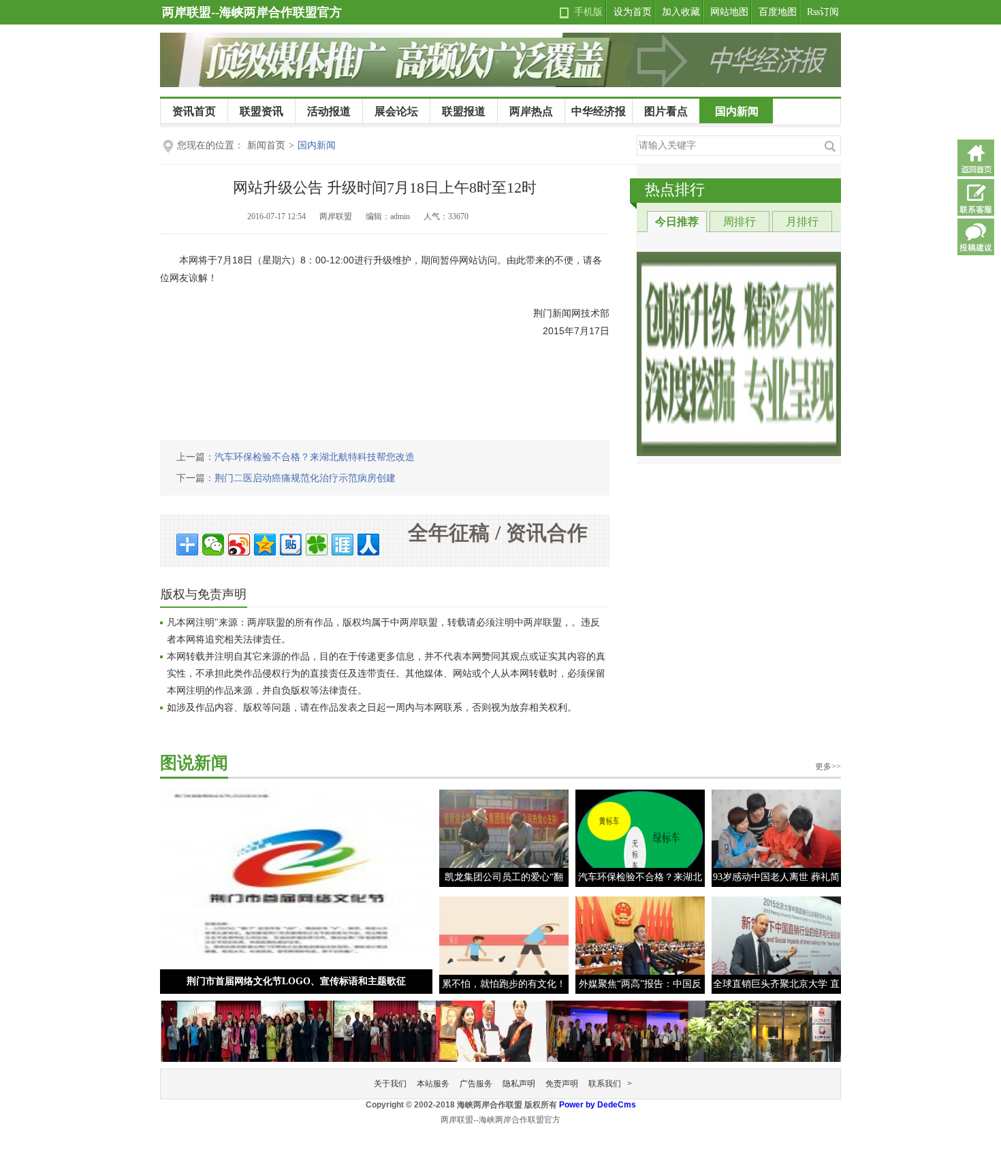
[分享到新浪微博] (239, 544)
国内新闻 (737, 111)
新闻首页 (266, 145)
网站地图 (729, 12)
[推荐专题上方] (739, 354)
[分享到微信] (213, 544)
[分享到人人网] (368, 544)
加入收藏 (681, 12)
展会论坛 (396, 111)
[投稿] (975, 237)
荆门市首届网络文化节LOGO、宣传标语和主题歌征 (296, 981)
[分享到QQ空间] (265, 544)
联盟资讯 (261, 111)
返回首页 (975, 158)
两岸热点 (531, 111)
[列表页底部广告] (500, 1028)
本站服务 (433, 1083)
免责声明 (561, 1083)
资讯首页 (194, 111)
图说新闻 (194, 763)
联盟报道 (464, 111)
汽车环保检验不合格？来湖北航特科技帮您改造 (314, 457)
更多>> (828, 766)
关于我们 (390, 1083)
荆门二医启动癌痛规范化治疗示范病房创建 (305, 478)
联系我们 (604, 1083)
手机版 (588, 12)
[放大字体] (600, 218)
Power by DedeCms (597, 1105)
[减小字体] (580, 218)
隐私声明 (519, 1083)
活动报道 (329, 111)
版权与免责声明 (204, 594)
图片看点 (666, 111)
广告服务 (476, 1083)
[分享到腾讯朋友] (317, 544)
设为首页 (633, 12)
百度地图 (778, 12)
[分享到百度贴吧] (291, 544)
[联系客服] (975, 197)
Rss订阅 (823, 12)
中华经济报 (598, 111)
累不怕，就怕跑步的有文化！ (504, 984)
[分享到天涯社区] (342, 544)
